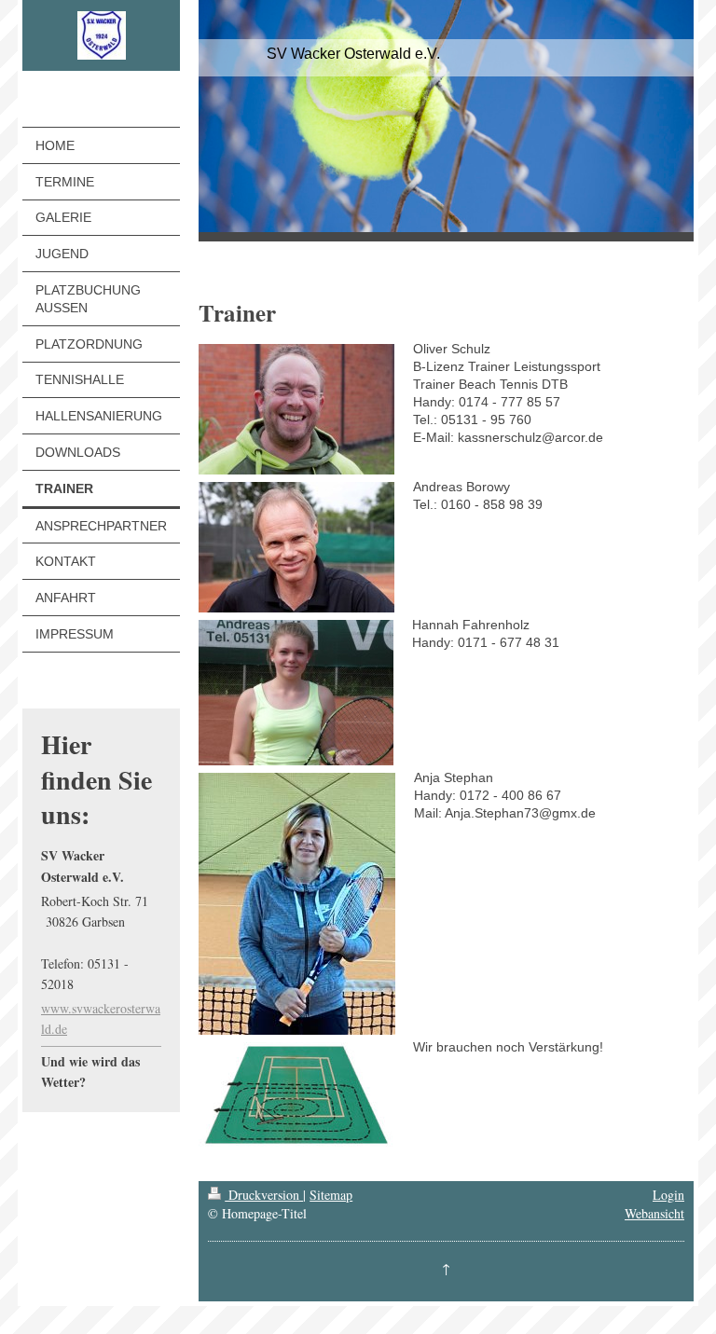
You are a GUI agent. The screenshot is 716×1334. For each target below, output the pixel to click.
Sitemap (331, 1194)
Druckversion (264, 1194)
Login (668, 1194)
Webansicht (654, 1213)
